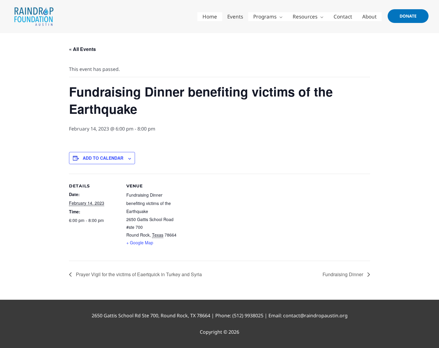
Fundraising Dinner (343, 274)
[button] (408, 16)
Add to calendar (103, 158)
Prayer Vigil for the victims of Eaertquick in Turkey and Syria (138, 274)
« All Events (82, 49)
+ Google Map (139, 243)
